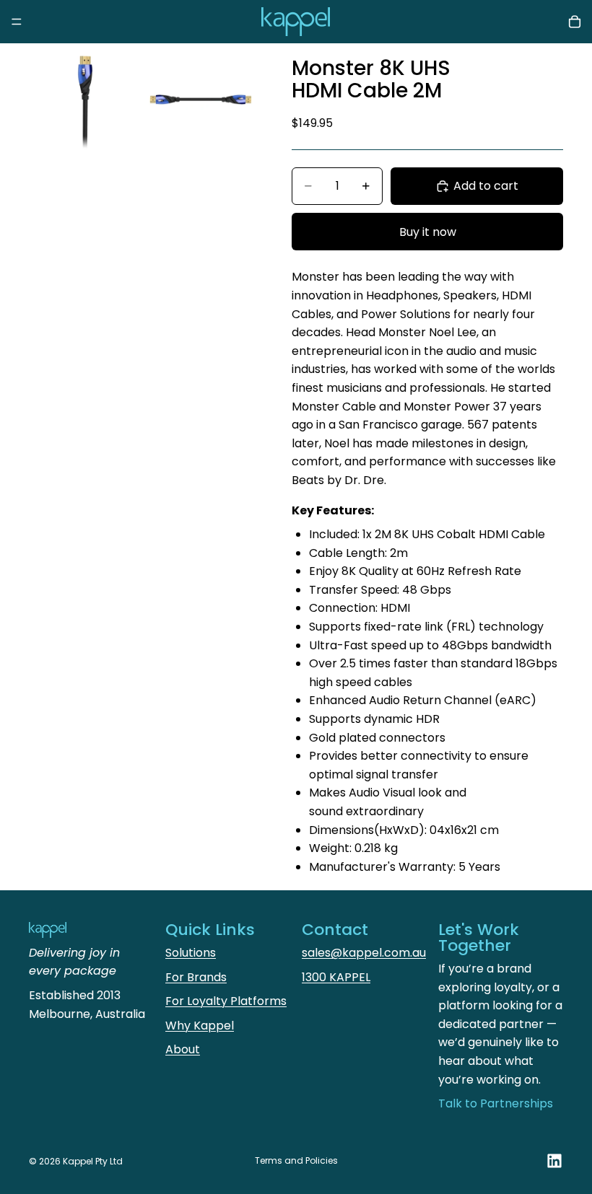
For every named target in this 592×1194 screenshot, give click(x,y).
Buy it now (427, 232)
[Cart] (575, 22)
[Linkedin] (554, 1160)
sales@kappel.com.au (364, 952)
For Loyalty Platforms (226, 1001)
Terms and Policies (296, 1160)
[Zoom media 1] (85, 99)
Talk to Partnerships (495, 1103)
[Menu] (16, 21)
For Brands (196, 977)
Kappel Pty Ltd (93, 1161)
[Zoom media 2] (200, 99)
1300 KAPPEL (336, 977)
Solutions (190, 952)
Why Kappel (199, 1025)
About (182, 1049)
